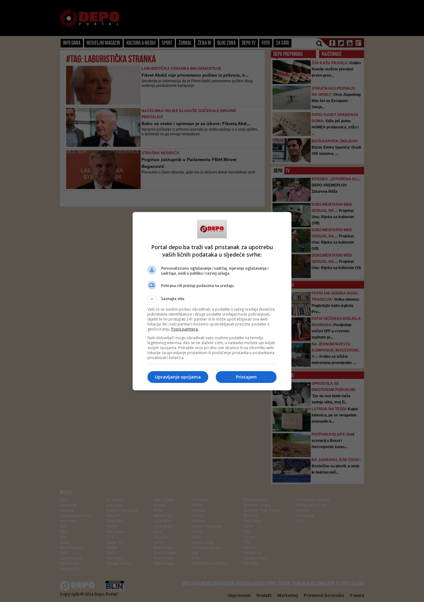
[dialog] (212, 301)
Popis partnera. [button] (185, 329)
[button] (212, 298)
